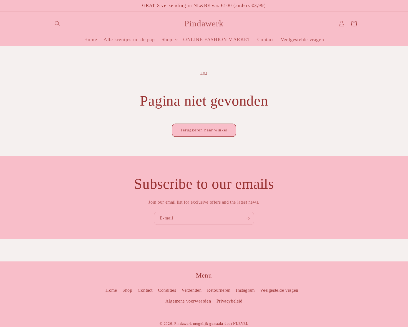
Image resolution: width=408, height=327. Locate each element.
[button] (57, 24)
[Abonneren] (247, 218)
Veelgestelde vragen (279, 290)
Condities (167, 290)
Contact (145, 290)
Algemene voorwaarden (188, 301)
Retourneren (219, 290)
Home (111, 290)
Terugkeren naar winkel (204, 130)
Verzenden (192, 290)
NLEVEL (240, 323)
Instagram (245, 290)
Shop (127, 290)
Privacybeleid (229, 301)
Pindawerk (183, 323)
